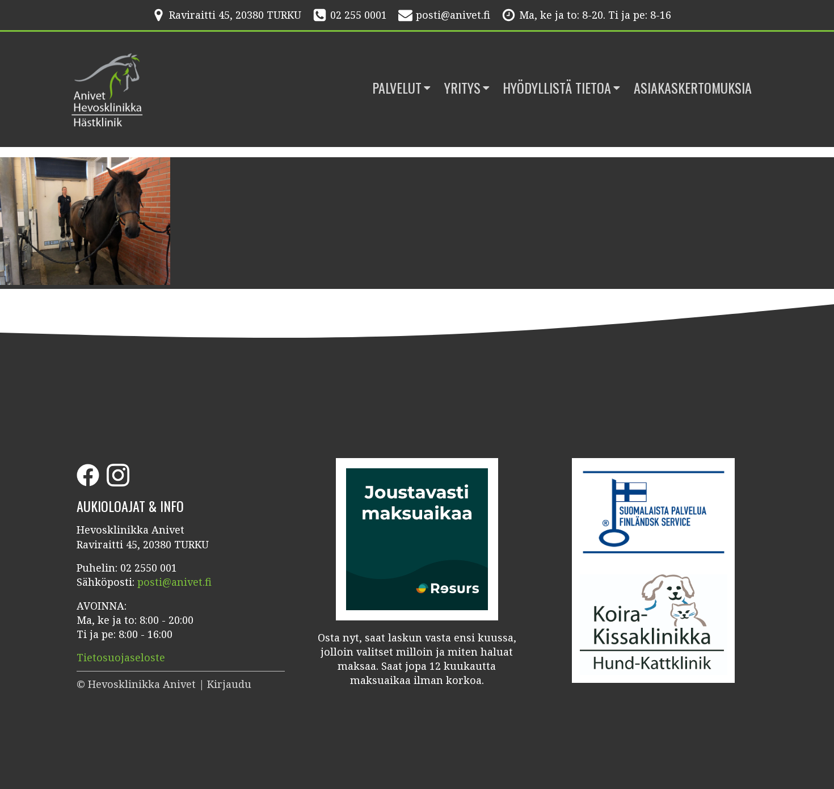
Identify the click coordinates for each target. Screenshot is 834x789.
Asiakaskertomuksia (693, 88)
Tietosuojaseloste (121, 657)
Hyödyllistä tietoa (557, 88)
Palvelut (397, 88)
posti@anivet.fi (453, 15)
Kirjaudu (229, 684)
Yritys (462, 88)
